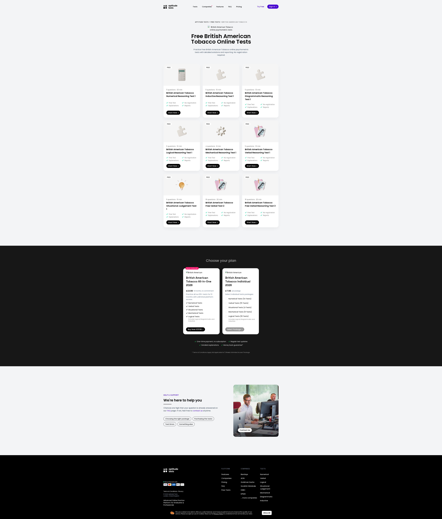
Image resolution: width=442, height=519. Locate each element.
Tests (195, 7)
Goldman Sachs (247, 482)
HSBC (243, 490)
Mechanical (265, 493)
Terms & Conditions (170, 491)
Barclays (244, 474)
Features (220, 7)
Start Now (172, 112)
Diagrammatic (266, 496)
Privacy (180, 491)
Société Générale (248, 486)
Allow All (266, 513)
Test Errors (169, 424)
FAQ (230, 7)
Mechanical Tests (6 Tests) (240, 312)
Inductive (264, 500)
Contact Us (245, 430)
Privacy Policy (218, 514)
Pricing (239, 7)
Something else (186, 424)
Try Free (260, 6)
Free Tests (225, 490)
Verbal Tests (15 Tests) (238, 303)
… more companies (249, 498)
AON (242, 478)
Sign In (272, 6)
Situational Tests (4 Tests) (240, 307)
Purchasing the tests (203, 419)
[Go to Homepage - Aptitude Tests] (170, 7)
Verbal (263, 478)
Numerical (264, 474)
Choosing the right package (177, 419)
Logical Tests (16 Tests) (238, 316)
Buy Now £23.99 (195, 329)
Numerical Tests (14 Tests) (239, 298)
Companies (207, 7)
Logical (263, 482)
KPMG (243, 494)
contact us (198, 410)
